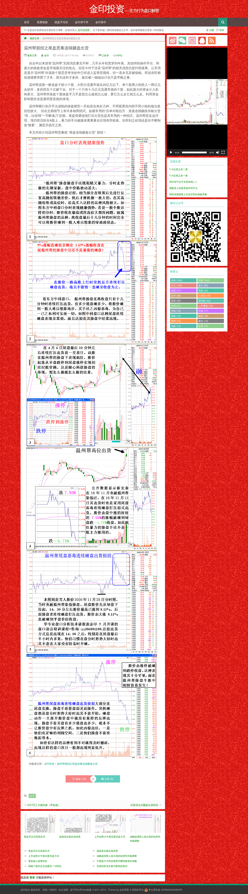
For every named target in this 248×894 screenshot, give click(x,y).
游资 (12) (203, 326)
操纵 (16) (176, 315)
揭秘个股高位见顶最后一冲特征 (44, 866)
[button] (197, 102)
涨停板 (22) (204, 300)
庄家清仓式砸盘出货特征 (144, 805)
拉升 (32, 795)
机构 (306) (176, 280)
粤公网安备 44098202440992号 (165, 889)
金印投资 (49, 763)
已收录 (105, 55)
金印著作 (100, 22)
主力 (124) (176, 285)
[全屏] (223, 152)
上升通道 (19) (205, 305)
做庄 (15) (203, 315)
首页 (26, 22)
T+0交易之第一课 (178, 175)
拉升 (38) (176, 295)
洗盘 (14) (176, 326)
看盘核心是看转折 (37, 861)
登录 (221, 30)
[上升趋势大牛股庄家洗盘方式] (110, 823)
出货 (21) (176, 305)
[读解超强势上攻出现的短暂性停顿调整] (145, 823)
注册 (211, 30)
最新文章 (34, 38)
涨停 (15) (176, 321)
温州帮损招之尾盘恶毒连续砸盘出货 (56, 48)
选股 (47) (176, 290)
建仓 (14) (203, 321)
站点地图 (63, 889)
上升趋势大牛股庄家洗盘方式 (43, 855)
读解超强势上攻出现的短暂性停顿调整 (117, 855)
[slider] (194, 152)
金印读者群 (84, 30)
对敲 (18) (176, 310)
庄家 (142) (204, 280)
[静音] (217, 152)
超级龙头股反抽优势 (107, 850)
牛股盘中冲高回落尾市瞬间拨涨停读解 (117, 861)
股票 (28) (176, 300)
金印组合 (25, 889)
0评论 (119, 55)
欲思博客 (124, 889)
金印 (46, 55)
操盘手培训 (61, 22)
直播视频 (42, 22)
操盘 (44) (203, 290)
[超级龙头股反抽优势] (75, 823)
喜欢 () (81, 779)
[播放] (171, 152)
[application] (197, 102)
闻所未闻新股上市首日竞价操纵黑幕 (188, 194)
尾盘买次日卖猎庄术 (39, 850)
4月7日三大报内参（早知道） (43, 805)
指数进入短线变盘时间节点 (183, 188)
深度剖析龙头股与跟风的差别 (112, 866)
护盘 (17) (203, 310)
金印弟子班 (81, 22)
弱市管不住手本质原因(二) (183, 181)
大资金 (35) (204, 295)
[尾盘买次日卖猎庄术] (40, 823)
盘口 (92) (203, 285)
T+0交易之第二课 (178, 169)
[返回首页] (25, 38)
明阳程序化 (138, 889)
